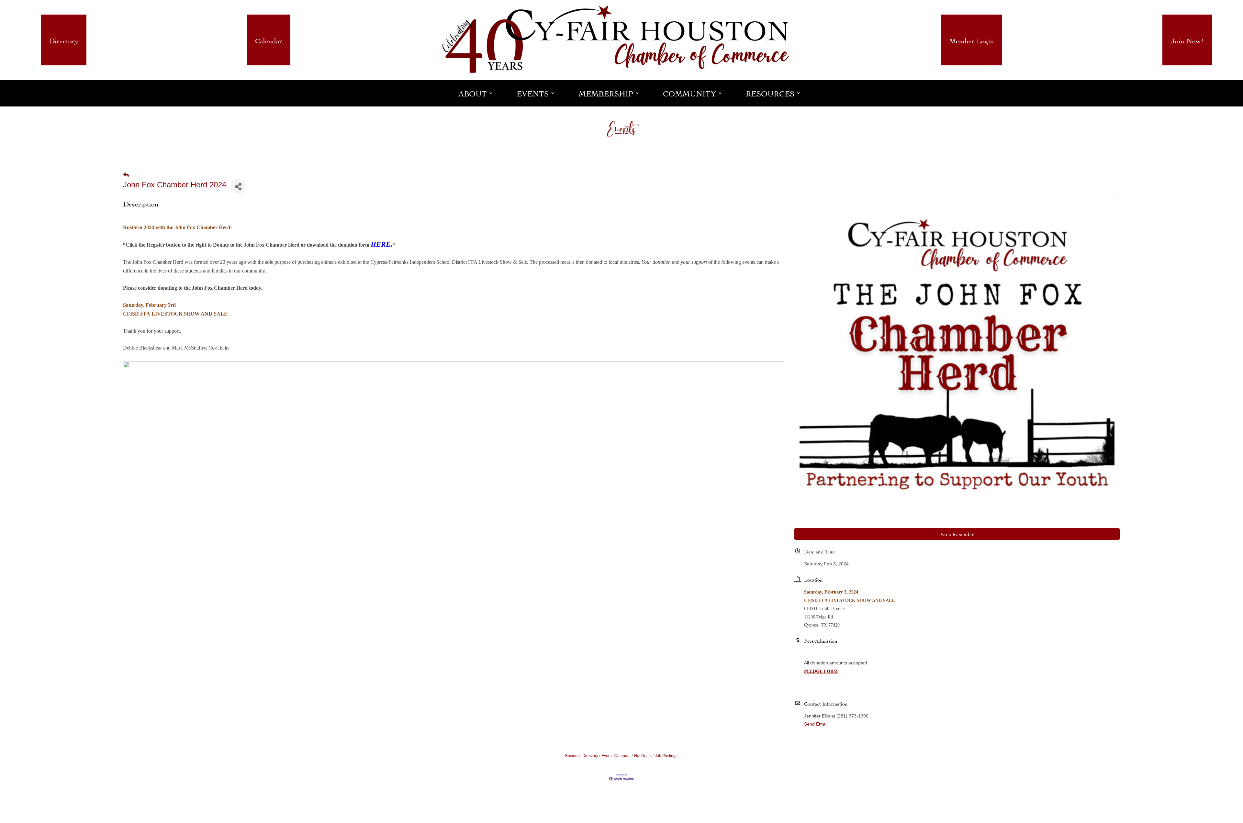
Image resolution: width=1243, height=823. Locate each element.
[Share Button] (238, 186)
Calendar (268, 40)
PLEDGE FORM (821, 671)
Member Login (971, 40)
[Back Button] (126, 175)
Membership (605, 93)
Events (533, 93)
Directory (63, 40)
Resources (770, 93)
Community (689, 93)
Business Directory (581, 755)
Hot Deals (643, 755)
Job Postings (666, 755)
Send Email (815, 724)
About (472, 93)
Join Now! (1187, 40)
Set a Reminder (957, 534)
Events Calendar (616, 755)
